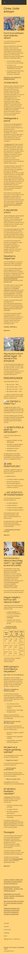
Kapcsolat (6, 947)
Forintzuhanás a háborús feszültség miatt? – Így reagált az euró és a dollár (13, 561)
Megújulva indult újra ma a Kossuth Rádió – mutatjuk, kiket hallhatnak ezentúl (13, 889)
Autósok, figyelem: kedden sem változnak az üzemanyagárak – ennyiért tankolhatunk (13, 881)
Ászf (10, 947)
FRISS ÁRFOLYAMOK (13, 377)
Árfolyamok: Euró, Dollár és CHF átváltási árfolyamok (12, 78)
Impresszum (14, 947)
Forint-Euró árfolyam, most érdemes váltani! (14, 35)
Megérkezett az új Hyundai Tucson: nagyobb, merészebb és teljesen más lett (14, 896)
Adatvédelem (21, 947)
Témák (5, 948)
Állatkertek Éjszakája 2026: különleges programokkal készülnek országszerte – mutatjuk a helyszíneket (12, 911)
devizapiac (8, 797)
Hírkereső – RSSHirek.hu (10, 327)
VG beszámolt (8, 144)
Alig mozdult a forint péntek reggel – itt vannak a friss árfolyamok (13, 357)
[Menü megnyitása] (5, 2)
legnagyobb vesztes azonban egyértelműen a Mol (13, 204)
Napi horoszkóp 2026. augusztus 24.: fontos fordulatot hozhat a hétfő (14, 903)
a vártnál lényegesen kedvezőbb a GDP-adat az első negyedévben (14, 276)
